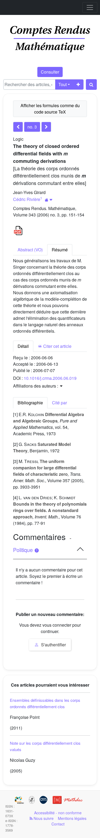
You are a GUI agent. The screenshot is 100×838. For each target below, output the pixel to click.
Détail (23, 346)
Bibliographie (30, 403)
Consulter (50, 72)
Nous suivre (43, 818)
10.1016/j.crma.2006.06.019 (50, 378)
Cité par (59, 403)
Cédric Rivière (26, 199)
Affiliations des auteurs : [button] (36, 386)
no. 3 (32, 127)
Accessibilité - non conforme (58, 812)
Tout (62, 84)
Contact (58, 824)
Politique (23, 550)
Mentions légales (72, 818)
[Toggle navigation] (89, 7)
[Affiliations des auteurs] (48, 200)
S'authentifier (53, 645)
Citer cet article (56, 346)
